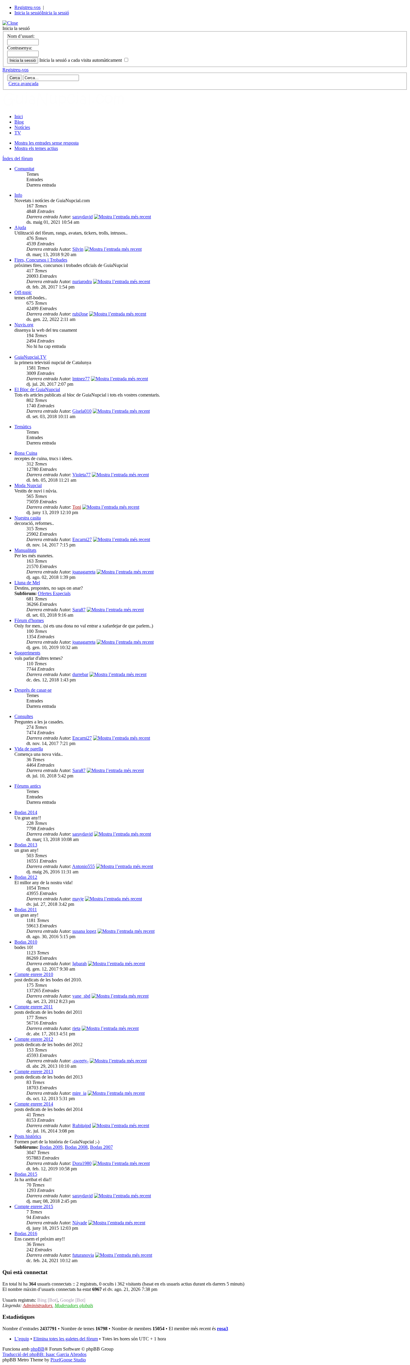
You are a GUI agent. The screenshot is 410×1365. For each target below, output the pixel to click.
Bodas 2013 (25, 844)
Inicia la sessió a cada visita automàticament (81, 60)
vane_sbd (81, 995)
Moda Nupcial (28, 485)
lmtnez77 (81, 378)
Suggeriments (27, 652)
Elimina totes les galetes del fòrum (65, 1338)
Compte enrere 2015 (33, 1206)
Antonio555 (83, 866)
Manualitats (25, 550)
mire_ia (79, 1093)
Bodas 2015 (25, 1174)
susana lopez (84, 931)
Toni (76, 507)
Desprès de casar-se (33, 690)
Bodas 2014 (25, 812)
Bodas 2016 (25, 1233)
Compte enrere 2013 (33, 1071)
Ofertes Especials (54, 593)
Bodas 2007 (101, 1147)
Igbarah (79, 963)
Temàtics (22, 426)
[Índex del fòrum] (69, 106)
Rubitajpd (81, 1125)
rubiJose (80, 313)
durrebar (80, 674)
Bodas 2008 (76, 1147)
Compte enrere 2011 (33, 1006)
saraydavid (82, 216)
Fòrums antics (27, 786)
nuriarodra (82, 281)
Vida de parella (28, 748)
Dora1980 (82, 1163)
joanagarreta (83, 571)
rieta (76, 1028)
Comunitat (24, 168)
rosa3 (222, 1328)
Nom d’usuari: (21, 36)
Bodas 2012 (25, 877)
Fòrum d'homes (29, 620)
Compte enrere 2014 (33, 1103)
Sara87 (79, 609)
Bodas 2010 (25, 941)
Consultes (23, 716)
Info (18, 195)
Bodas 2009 (51, 1147)
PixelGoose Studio (68, 1359)
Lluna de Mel (27, 582)
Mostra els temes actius (36, 148)
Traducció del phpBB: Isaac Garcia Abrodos (44, 1354)
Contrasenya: (19, 47)
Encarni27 (82, 539)
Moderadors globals (74, 1305)
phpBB (37, 1349)
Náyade (79, 1222)
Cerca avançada (23, 83)
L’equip (21, 1338)
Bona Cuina (25, 453)
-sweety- (80, 1060)
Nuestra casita (27, 517)
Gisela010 (82, 411)
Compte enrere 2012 (33, 1039)
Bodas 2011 (25, 909)
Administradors (37, 1305)
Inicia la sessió (28, 12)
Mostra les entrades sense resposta (46, 142)
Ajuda (20, 227)
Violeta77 (81, 474)
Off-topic (23, 292)
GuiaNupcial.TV (30, 357)
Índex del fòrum (17, 158)
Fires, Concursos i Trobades (40, 259)
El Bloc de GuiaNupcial (37, 389)
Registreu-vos (27, 7)
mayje (78, 898)
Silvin (77, 249)
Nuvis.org (23, 324)
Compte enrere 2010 (33, 974)
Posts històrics (27, 1136)
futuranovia (83, 1255)
